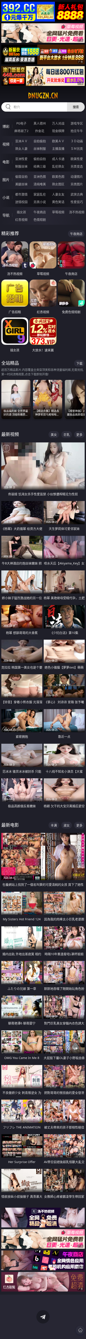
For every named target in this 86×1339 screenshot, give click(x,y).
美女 (54, 434)
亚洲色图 (40, 176)
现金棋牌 (58, 131)
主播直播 (58, 148)
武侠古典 (77, 194)
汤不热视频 (76, 212)
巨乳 (67, 434)
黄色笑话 (58, 202)
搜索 (76, 107)
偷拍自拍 (40, 159)
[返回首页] (80, 1330)
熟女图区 (58, 184)
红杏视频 (21, 219)
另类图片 (77, 184)
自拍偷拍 (40, 141)
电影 (5, 162)
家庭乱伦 (40, 194)
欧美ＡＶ (58, 141)
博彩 (5, 126)
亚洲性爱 (21, 159)
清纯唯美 (40, 184)
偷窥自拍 (21, 176)
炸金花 (39, 131)
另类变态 (77, 166)
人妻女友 (58, 194)
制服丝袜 (21, 166)
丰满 (54, 825)
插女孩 (21, 212)
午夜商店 (40, 212)
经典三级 (40, 166)
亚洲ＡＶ (21, 141)
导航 (5, 215)
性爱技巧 (77, 202)
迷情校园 (21, 202)
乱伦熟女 (58, 166)
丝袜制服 (40, 148)
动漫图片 (77, 176)
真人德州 (40, 123)
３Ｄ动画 (77, 141)
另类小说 (40, 202)
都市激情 (21, 194)
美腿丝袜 (21, 184)
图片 (5, 179)
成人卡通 (58, 159)
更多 (79, 434)
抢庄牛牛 (77, 131)
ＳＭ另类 (77, 148)
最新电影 (10, 825)
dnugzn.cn (43, 95)
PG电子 (21, 123)
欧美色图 (58, 176)
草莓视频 (58, 212)
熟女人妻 (21, 148)
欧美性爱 (77, 159)
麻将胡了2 (21, 131)
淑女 (67, 825)
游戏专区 (77, 123)
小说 (5, 197)
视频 (5, 144)
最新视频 (10, 434)
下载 (79, 363)
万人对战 (58, 123)
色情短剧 (40, 219)
